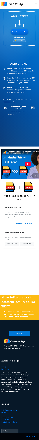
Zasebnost (5, 369)
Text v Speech (12, 243)
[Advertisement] (19, 272)
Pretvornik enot (7, 417)
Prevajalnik (5, 419)
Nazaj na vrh (30, 436)
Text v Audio (27, 243)
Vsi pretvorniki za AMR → (25, 223)
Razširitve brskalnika (9, 422)
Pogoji (3, 367)
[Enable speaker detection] (33, 107)
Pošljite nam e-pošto (9, 410)
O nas (3, 412)
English (5, 431)
